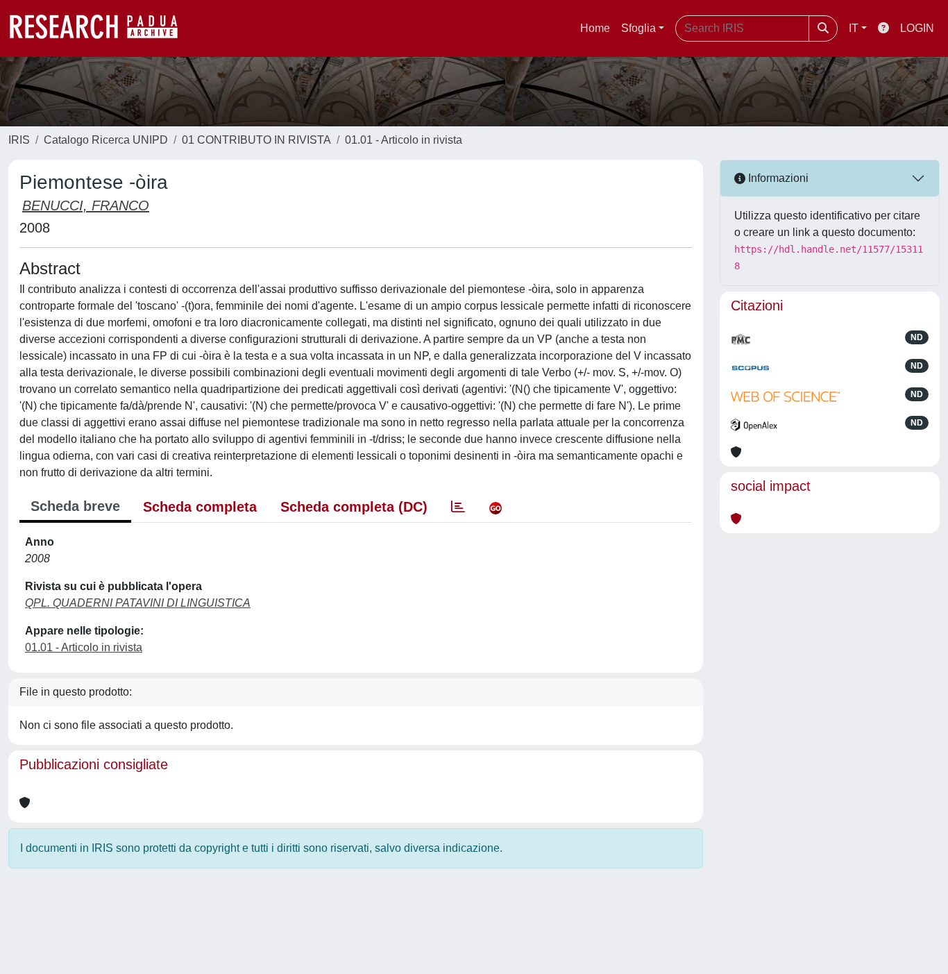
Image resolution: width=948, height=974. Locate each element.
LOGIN (917, 28)
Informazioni (777, 178)
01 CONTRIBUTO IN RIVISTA (256, 140)
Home (595, 28)
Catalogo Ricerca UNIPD (106, 140)
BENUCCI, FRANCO (85, 205)
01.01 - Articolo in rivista (403, 140)
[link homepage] (100, 28)
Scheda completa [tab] (200, 506)
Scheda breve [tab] (75, 506)
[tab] (458, 506)
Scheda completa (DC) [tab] (354, 506)
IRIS (19, 140)
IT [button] (853, 28)
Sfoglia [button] (638, 28)
